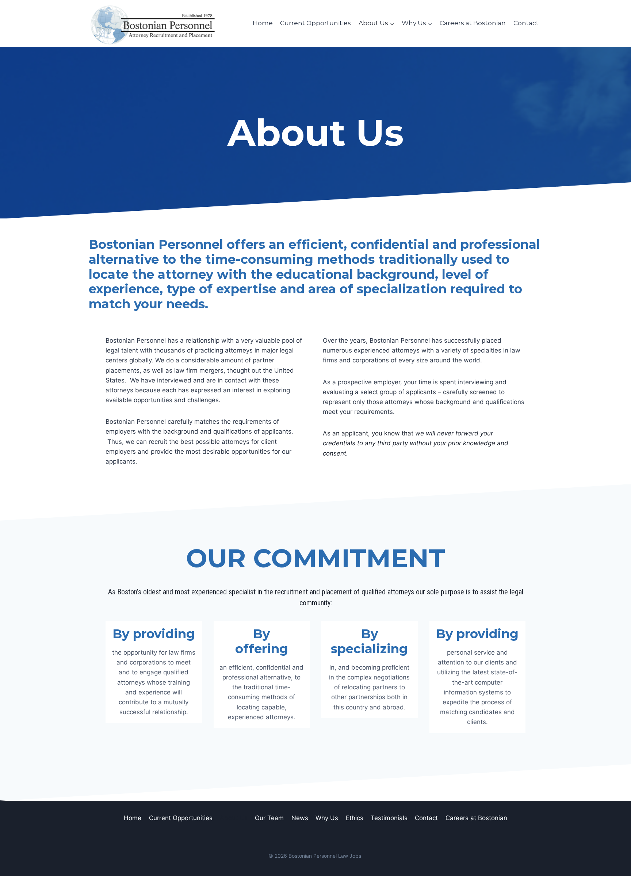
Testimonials (389, 818)
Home (263, 23)
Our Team (269, 818)
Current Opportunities (315, 23)
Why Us (327, 818)
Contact (526, 23)
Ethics (354, 818)
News (299, 818)
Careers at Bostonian (473, 23)
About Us (234, 818)
